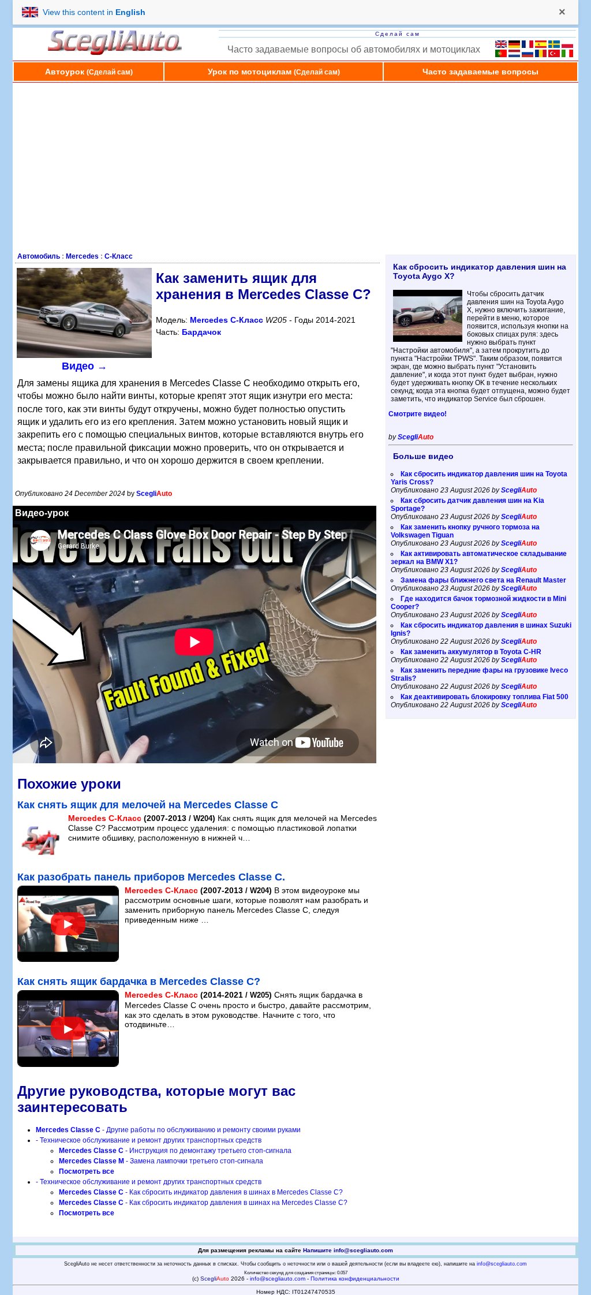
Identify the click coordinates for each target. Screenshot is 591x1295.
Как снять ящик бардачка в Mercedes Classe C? (138, 981)
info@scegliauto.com (502, 1264)
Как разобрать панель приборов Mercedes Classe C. (151, 877)
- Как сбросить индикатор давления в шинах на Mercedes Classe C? (203, 1203)
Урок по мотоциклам (274, 71)
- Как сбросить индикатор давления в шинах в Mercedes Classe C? (201, 1192)
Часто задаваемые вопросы (480, 71)
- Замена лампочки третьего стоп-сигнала (161, 1161)
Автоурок (89, 71)
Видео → (84, 366)
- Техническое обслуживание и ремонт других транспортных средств (148, 1140)
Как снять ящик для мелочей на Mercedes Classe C (147, 805)
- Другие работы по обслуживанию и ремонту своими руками (168, 1130)
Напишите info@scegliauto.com (348, 1250)
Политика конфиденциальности (355, 1278)
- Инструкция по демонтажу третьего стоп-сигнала (175, 1151)
